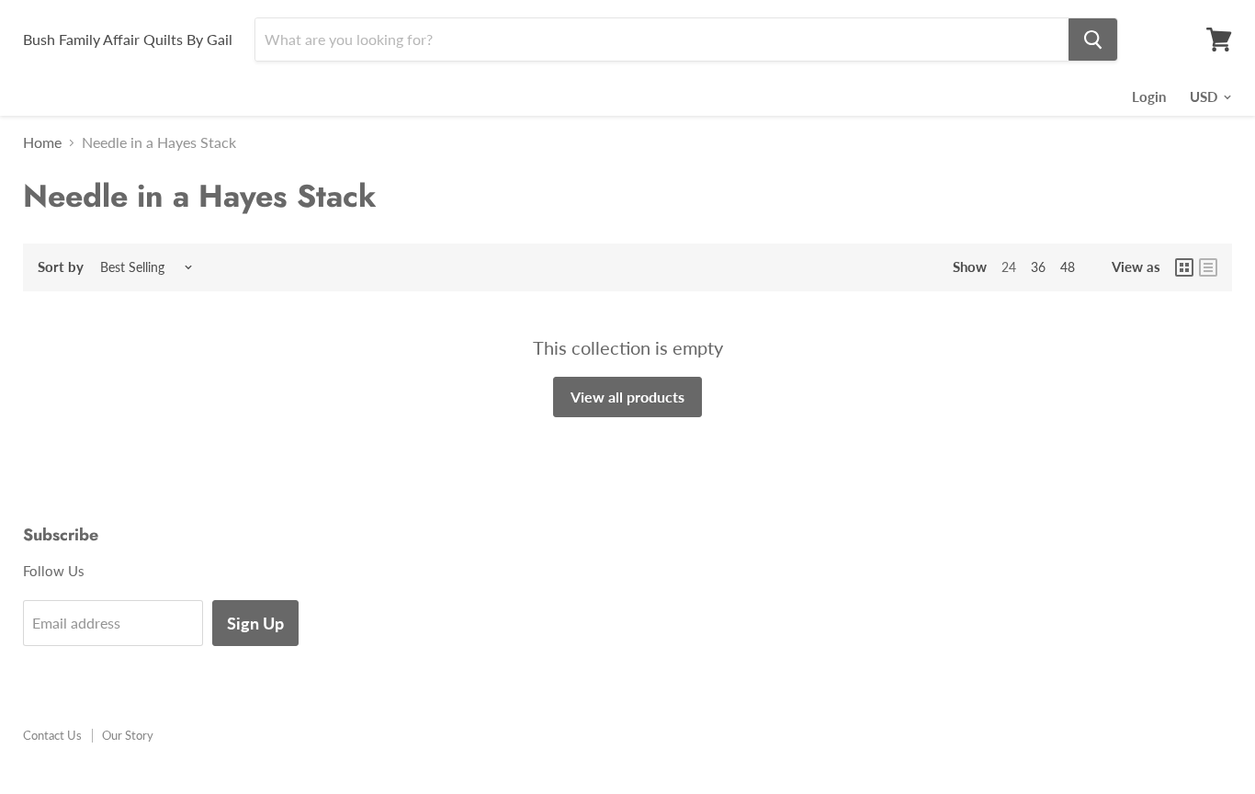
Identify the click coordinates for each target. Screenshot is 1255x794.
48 (1067, 267)
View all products (627, 396)
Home (42, 142)
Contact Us (52, 735)
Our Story (127, 735)
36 (1038, 267)
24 (1008, 267)
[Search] (1092, 39)
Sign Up (255, 623)
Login (1149, 96)
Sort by (61, 267)
